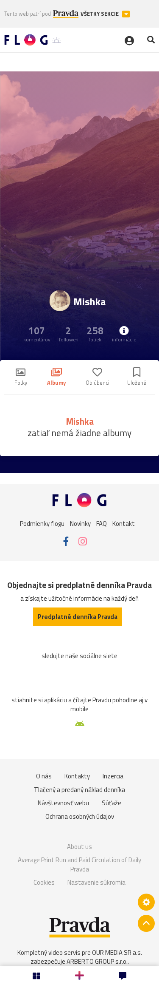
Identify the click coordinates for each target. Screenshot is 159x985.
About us (79, 846)
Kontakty (77, 776)
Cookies (44, 882)
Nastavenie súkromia (96, 882)
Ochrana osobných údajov (79, 816)
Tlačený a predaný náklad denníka (79, 789)
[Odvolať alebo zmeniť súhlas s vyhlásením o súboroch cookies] (146, 902)
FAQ (101, 523)
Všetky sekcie (100, 14)
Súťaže (111, 802)
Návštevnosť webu (63, 802)
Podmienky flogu (42, 523)
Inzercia (113, 776)
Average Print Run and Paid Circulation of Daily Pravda (79, 864)
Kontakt (123, 523)
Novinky (80, 523)
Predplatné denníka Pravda (77, 617)
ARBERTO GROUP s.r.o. (97, 961)
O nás (44, 776)
